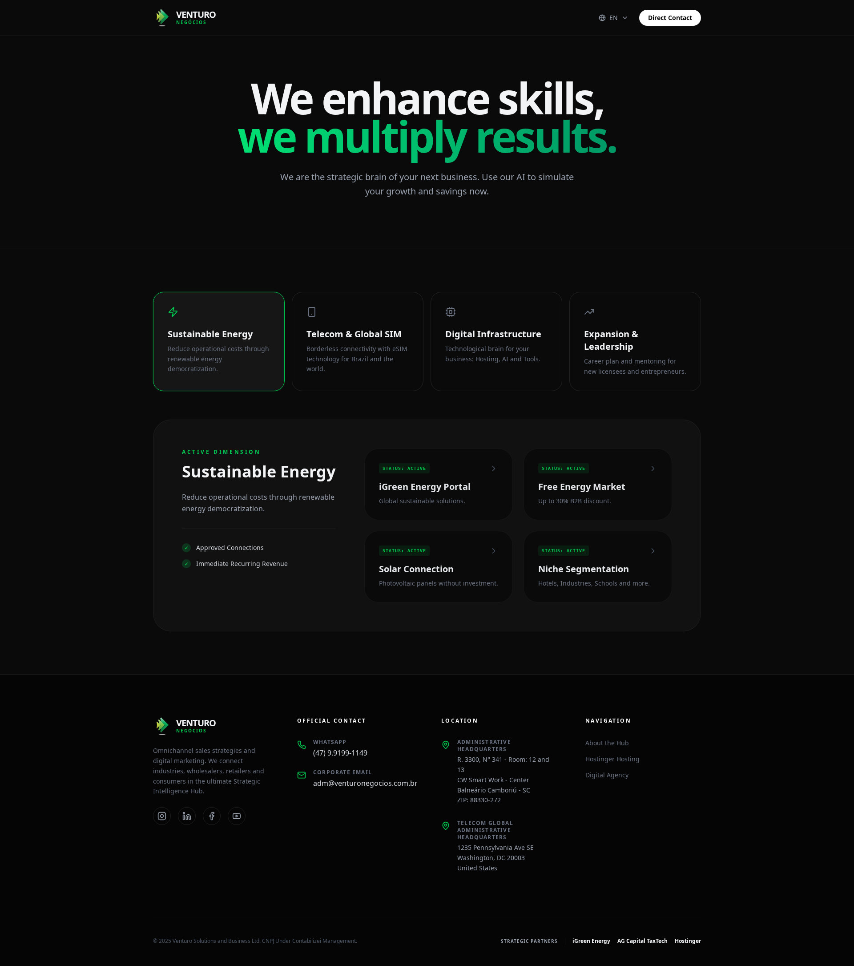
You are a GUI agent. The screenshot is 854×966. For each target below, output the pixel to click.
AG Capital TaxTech (642, 941)
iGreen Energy (591, 941)
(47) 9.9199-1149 (340, 753)
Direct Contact (670, 17)
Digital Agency (606, 775)
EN (613, 17)
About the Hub (607, 743)
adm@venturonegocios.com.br (363, 783)
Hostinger (688, 941)
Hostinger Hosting (612, 759)
